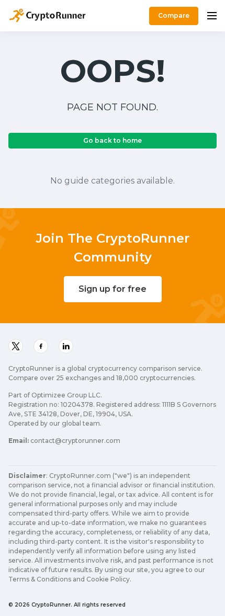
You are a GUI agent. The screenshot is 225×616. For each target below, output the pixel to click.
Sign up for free (112, 289)
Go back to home (112, 140)
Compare (173, 15)
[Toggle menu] (212, 16)
